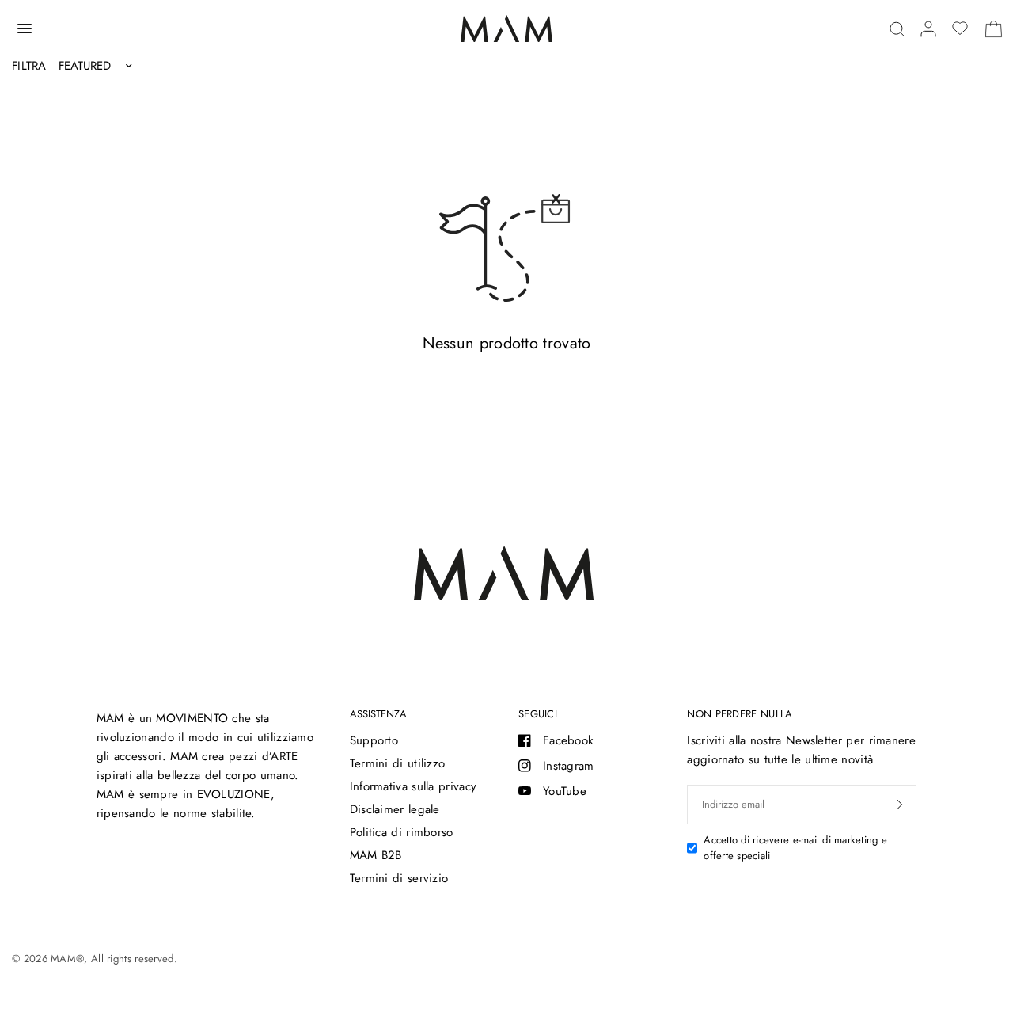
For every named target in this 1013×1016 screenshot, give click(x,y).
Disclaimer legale (395, 809)
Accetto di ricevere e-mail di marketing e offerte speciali (795, 848)
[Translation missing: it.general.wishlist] (960, 28)
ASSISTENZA (378, 714)
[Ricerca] (897, 28)
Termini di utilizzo (398, 763)
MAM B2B (376, 855)
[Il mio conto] (928, 29)
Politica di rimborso (401, 832)
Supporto (374, 740)
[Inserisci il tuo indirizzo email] (900, 805)
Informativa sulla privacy (413, 786)
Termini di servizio (399, 878)
